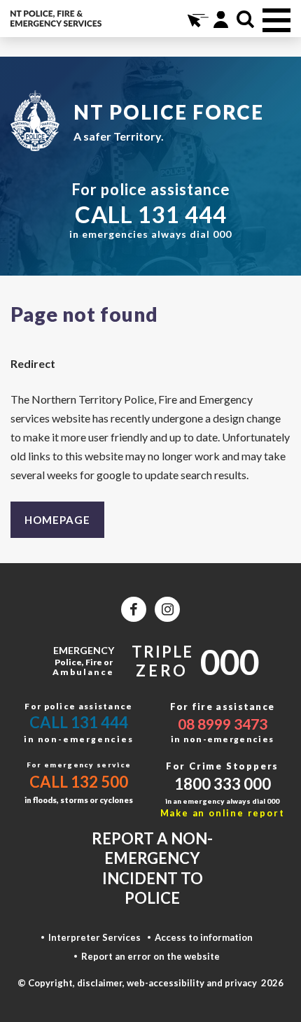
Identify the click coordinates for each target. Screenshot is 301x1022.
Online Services (196, 19)
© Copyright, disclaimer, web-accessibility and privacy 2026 (151, 982)
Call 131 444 (78, 722)
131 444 (182, 214)
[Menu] (276, 20)
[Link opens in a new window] (133, 609)
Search (245, 19)
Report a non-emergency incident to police (152, 868)
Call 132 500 (78, 781)
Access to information (204, 937)
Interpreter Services (94, 937)
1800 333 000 (222, 783)
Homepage (57, 519)
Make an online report (222, 812)
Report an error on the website (150, 956)
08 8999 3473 (222, 723)
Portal (221, 19)
